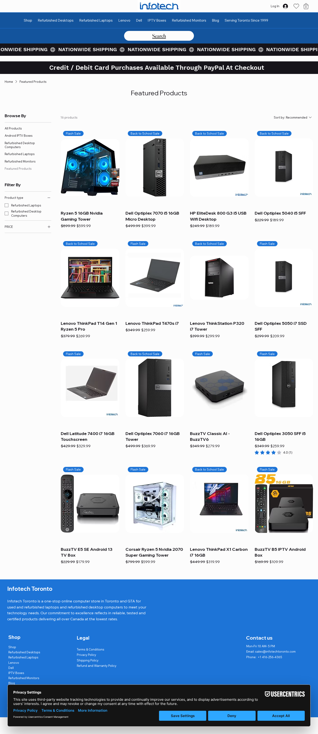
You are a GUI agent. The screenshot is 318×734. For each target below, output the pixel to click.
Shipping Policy (87, 660)
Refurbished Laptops (23, 657)
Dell (11, 668)
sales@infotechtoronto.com (275, 651)
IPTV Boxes (16, 673)
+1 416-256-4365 (270, 657)
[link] (273, 452)
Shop (12, 647)
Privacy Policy (86, 655)
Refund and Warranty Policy (96, 666)
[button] (306, 6)
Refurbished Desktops (24, 652)
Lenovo (13, 662)
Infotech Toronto (29, 588)
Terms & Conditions (90, 649)
